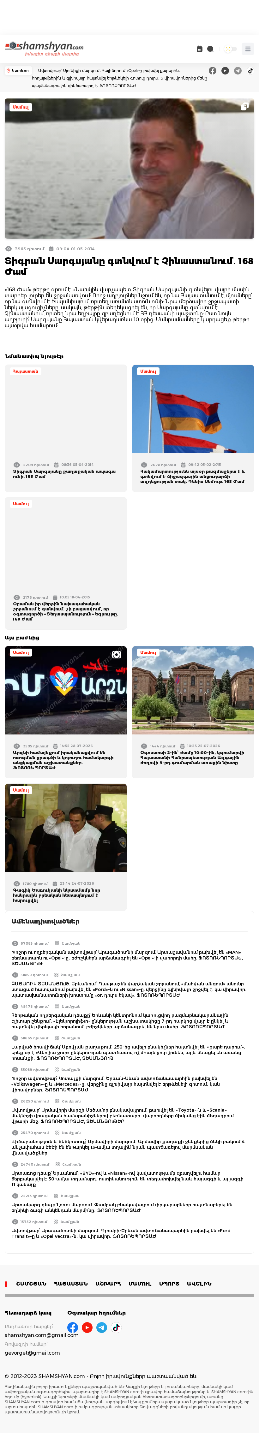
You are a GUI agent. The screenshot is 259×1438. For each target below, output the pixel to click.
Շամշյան (71, 943)
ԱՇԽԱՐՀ (108, 1284)
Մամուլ (21, 107)
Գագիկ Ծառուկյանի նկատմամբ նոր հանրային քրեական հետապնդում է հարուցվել (56, 895)
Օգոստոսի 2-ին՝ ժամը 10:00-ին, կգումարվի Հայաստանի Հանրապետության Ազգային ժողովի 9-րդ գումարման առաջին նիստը (192, 757)
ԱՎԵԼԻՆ (199, 1284)
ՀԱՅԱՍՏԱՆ (71, 1284)
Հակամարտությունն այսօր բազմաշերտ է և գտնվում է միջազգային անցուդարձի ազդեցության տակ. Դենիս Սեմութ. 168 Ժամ (192, 476)
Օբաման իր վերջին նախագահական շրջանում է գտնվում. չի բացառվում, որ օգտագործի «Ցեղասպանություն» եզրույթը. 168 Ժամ (65, 611)
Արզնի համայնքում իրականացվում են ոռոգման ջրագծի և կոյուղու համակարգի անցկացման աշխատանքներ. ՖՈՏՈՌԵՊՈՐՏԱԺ (63, 760)
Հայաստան (25, 371)
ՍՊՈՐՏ (169, 1284)
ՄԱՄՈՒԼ (140, 1284)
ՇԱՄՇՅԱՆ (31, 1284)
